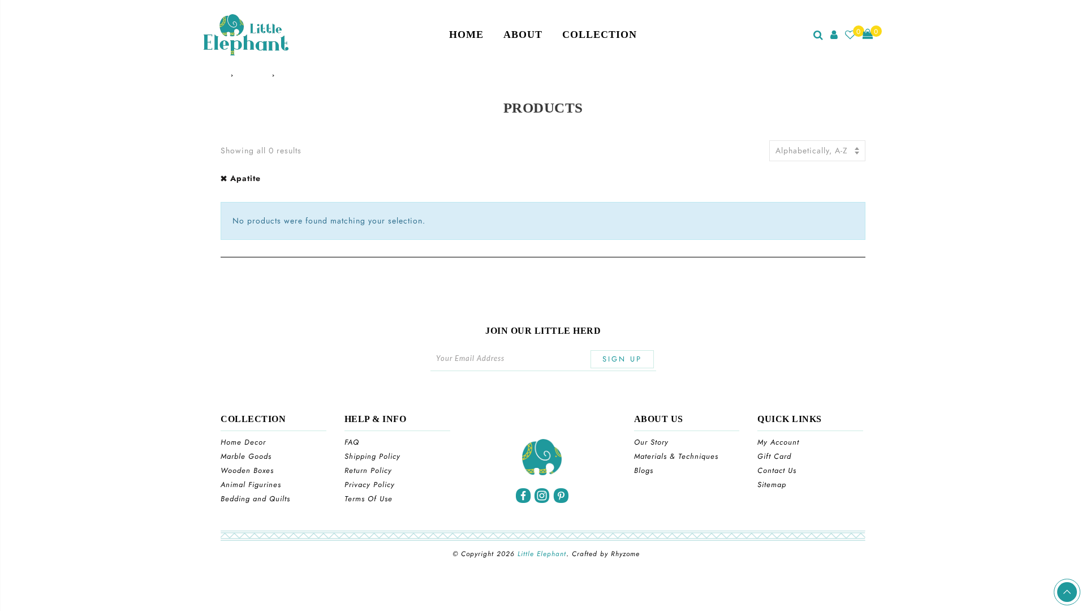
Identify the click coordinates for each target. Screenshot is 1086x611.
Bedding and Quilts (255, 498)
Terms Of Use (368, 498)
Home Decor (243, 442)
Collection (599, 34)
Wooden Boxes (247, 470)
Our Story (651, 442)
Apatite (245, 178)
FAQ (351, 442)
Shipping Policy (372, 456)
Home (466, 34)
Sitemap (771, 484)
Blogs (643, 470)
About (522, 34)
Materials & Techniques (676, 456)
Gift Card (774, 456)
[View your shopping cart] (868, 35)
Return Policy (368, 470)
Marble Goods (246, 456)
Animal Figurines (251, 484)
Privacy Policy (369, 484)
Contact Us (776, 470)
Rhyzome (625, 554)
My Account (778, 442)
